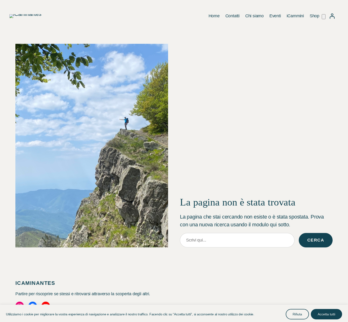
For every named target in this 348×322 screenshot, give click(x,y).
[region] (174, 313)
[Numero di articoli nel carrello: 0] (324, 16)
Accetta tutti (326, 314)
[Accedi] (332, 15)
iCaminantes (35, 283)
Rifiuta (297, 314)
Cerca (315, 240)
